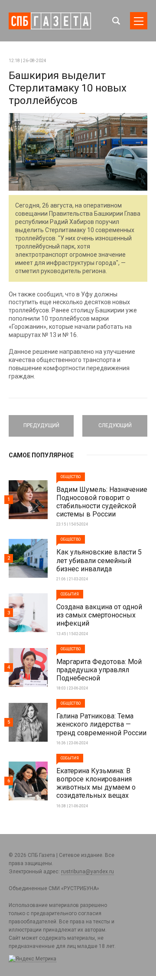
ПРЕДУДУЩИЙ (41, 422)
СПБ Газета (50, 21)
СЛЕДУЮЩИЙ (114, 422)
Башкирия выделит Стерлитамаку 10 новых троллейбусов (68, 88)
